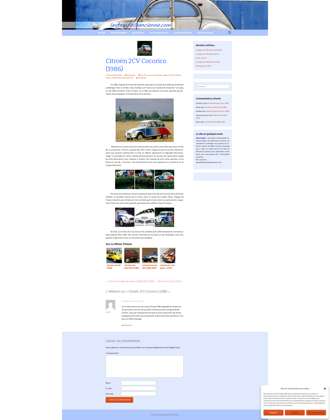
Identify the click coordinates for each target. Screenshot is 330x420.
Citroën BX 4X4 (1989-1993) (215, 122)
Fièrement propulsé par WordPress (165, 415)
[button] (325, 388)
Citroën (171, 75)
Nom (108, 383)
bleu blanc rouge (161, 75)
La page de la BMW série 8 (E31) (208, 62)
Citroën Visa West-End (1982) (216, 107)
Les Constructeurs (159, 32)
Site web (109, 393)
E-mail (109, 388)
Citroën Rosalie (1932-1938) (218, 103)
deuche (178, 75)
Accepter (273, 412)
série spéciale (127, 78)
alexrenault (142, 78)
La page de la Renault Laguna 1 (207, 54)
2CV (141, 75)
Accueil (101, 32)
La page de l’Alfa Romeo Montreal (209, 50)
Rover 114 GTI (201, 58)
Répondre (128, 325)
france (108, 78)
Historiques (131, 75)
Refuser (295, 412)
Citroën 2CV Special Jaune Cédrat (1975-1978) (130, 281)
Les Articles (138, 32)
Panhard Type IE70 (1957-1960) (217, 111)
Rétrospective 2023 (203, 66)
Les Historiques (205, 32)
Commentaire (112, 353)
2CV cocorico (149, 75)
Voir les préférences (316, 412)
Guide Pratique (119, 32)
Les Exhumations (183, 32)
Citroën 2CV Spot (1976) (170, 281)
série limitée (116, 78)
